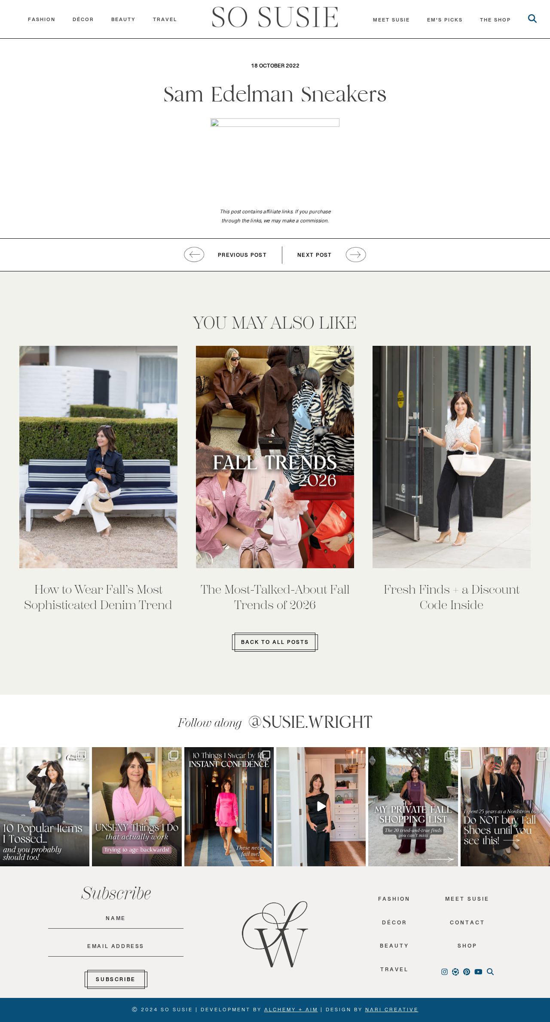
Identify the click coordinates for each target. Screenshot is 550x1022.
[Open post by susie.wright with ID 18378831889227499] (229, 806)
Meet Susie (467, 901)
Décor (83, 21)
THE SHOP (495, 22)
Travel (165, 21)
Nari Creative (392, 1011)
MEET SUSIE (391, 22)
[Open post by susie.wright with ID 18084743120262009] (136, 806)
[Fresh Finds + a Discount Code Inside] (452, 457)
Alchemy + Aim (291, 1011)
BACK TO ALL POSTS (275, 644)
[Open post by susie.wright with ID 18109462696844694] (44, 806)
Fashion (41, 21)
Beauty (123, 21)
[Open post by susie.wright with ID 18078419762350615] (505, 806)
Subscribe (115, 981)
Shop (467, 948)
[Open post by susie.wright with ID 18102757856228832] (413, 806)
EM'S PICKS (445, 22)
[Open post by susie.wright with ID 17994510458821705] (321, 806)
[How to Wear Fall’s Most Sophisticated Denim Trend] (98, 457)
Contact (467, 924)
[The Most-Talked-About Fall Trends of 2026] (275, 457)
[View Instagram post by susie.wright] (82, 756)
